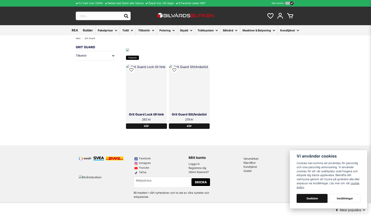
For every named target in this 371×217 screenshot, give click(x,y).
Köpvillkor (249, 162)
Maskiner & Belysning (257, 30)
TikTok (142, 172)
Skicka (201, 182)
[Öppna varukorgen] (290, 16)
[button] (131, 69)
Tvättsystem (205, 30)
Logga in (194, 163)
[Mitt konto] (280, 16)
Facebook (145, 158)
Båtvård (228, 30)
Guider (88, 30)
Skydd (184, 30)
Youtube (144, 167)
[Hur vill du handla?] (289, 3)
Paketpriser (105, 30)
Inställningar (345, 198)
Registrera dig (197, 168)
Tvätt (125, 30)
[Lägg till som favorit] (270, 16)
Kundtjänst (287, 30)
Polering (165, 30)
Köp (146, 126)
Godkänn (312, 198)
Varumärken (251, 158)
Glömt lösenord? (199, 172)
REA (75, 30)
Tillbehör (144, 30)
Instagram (145, 162)
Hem (78, 38)
